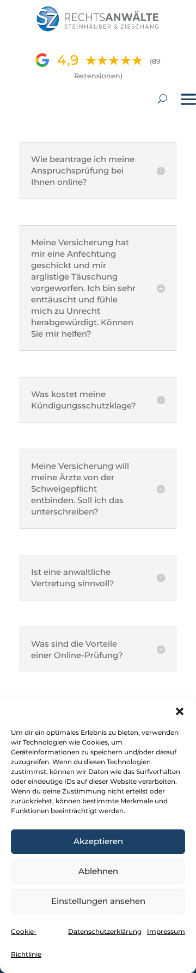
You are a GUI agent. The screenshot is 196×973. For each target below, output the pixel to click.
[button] (179, 711)
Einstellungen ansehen (98, 901)
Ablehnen (98, 871)
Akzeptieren (98, 841)
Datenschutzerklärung (105, 931)
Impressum (166, 931)
